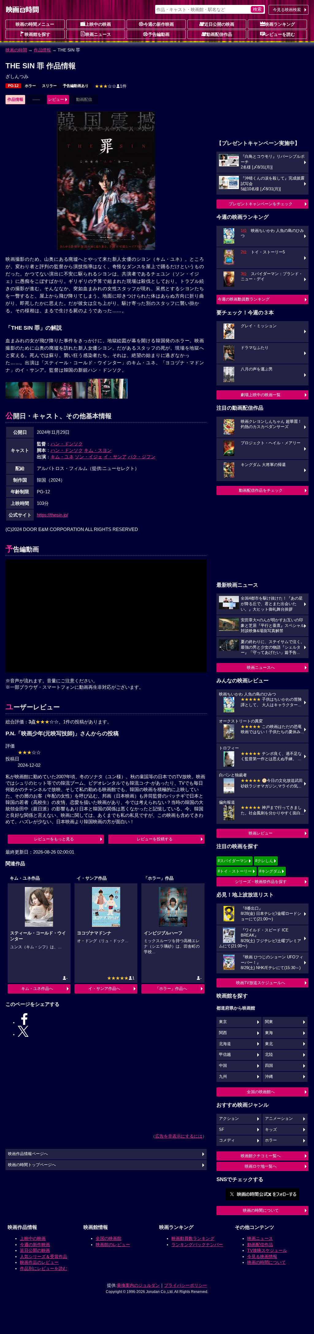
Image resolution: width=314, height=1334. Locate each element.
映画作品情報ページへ (28, 1146)
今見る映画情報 (260, 1268)
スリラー (49, 86)
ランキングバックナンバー (195, 1256)
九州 (223, 1076)
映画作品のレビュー (37, 1274)
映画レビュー (261, 833)
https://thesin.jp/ (52, 516)
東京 (223, 1022)
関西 (223, 1033)
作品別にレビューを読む (41, 1280)
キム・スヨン (98, 451)
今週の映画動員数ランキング (244, 299)
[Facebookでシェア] (89, 1026)
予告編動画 (159, 34)
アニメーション (279, 1118)
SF (221, 1129)
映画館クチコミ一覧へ (261, 1156)
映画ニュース (98, 34)
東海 (269, 1033)
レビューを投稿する (155, 845)
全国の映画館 (106, 1250)
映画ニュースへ (261, 667)
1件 (111, 86)
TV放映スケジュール (265, 1262)
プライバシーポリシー (185, 1300)
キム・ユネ (62, 457)
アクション (229, 1118)
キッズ (271, 1129)
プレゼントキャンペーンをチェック (261, 204)
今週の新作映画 (159, 24)
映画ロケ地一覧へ (261, 1166)
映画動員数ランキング (190, 1250)
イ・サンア (115, 457)
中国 (223, 1065)
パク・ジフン (141, 457)
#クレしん (264, 860)
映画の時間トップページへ (32, 1156)
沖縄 (269, 1076)
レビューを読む (280, 34)
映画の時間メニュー (35, 24)
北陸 (269, 1054)
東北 (269, 1044)
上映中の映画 (98, 24)
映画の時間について (261, 1210)
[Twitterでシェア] (123, 1026)
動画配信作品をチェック (261, 490)
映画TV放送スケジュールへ (260, 982)
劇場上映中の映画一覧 (261, 394)
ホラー (30, 86)
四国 (269, 1065)
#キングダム (270, 871)
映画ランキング (280, 24)
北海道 (225, 1044)
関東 (269, 1022)
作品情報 (42, 49)
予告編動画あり (76, 86)
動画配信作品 (219, 34)
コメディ (227, 1140)
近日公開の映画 (219, 24)
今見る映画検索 (287, 9)
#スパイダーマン (233, 860)
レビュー (56, 99)
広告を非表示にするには (178, 1127)
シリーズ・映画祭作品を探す (261, 881)
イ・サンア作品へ (104, 994)
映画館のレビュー (111, 1256)
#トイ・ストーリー (235, 871)
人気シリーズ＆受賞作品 (41, 1268)
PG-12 (13, 86)
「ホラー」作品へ (171, 994)
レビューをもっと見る (54, 845)
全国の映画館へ (261, 1092)
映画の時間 (16, 49)
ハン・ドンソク (67, 445)
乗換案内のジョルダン (138, 1300)
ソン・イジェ (88, 457)
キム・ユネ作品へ (37, 994)
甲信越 (225, 1054)
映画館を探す (37, 34)
